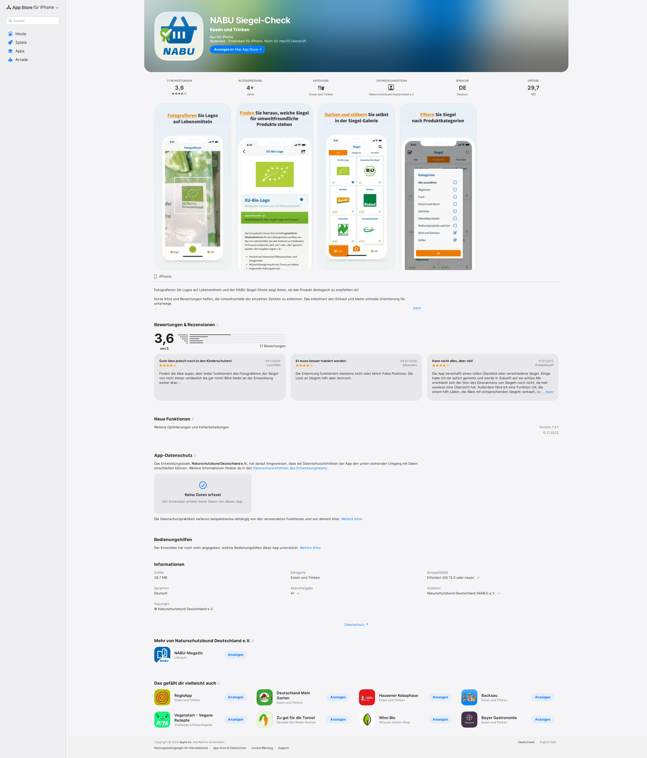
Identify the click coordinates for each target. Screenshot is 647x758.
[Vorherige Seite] (149, 377)
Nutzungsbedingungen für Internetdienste (181, 748)
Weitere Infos (351, 519)
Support (283, 748)
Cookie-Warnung (262, 748)
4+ (293, 593)
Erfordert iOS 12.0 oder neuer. (451, 577)
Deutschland (526, 742)
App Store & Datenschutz (229, 748)
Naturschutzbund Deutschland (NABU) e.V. (461, 593)
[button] (33, 34)
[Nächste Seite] (563, 377)
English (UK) (548, 742)
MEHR (549, 392)
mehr (417, 308)
